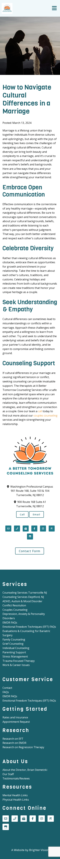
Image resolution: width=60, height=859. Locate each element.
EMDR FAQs (9, 622)
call (40, 411)
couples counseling (46, 415)
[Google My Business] (30, 536)
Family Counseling (13, 639)
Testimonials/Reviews (16, 778)
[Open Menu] (54, 8)
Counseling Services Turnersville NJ (24, 592)
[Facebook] (34, 529)
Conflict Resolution (14, 605)
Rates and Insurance (15, 717)
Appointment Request (16, 722)
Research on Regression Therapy (23, 747)
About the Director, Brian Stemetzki (24, 770)
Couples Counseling (15, 610)
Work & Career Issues (16, 665)
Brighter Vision (39, 850)
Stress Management (15, 656)
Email (36, 514)
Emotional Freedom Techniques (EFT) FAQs (29, 627)
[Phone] (17, 529)
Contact (7, 688)
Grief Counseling (13, 643)
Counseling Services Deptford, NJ (23, 597)
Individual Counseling (15, 648)
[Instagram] (43, 529)
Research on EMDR (14, 743)
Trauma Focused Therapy (18, 661)
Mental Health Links (15, 795)
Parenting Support (14, 652)
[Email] (8, 529)
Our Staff (8, 774)
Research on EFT (12, 739)
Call (22, 514)
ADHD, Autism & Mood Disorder (22, 601)
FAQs (5, 692)
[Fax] (26, 529)
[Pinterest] (52, 529)
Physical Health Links (15, 799)
